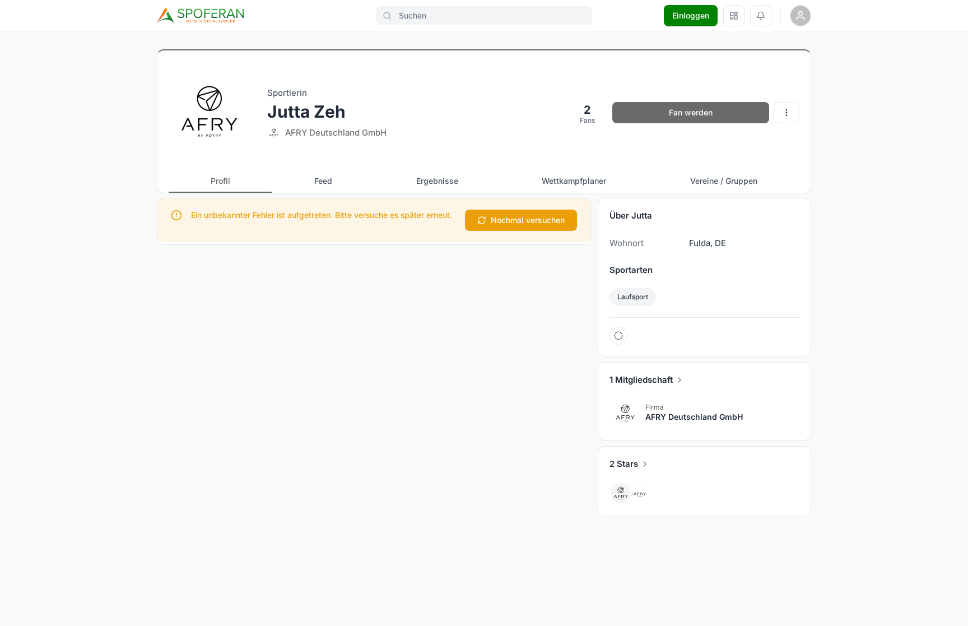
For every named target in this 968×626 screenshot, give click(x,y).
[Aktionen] (786, 112)
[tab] (220, 181)
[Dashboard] (733, 15)
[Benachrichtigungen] (760, 15)
